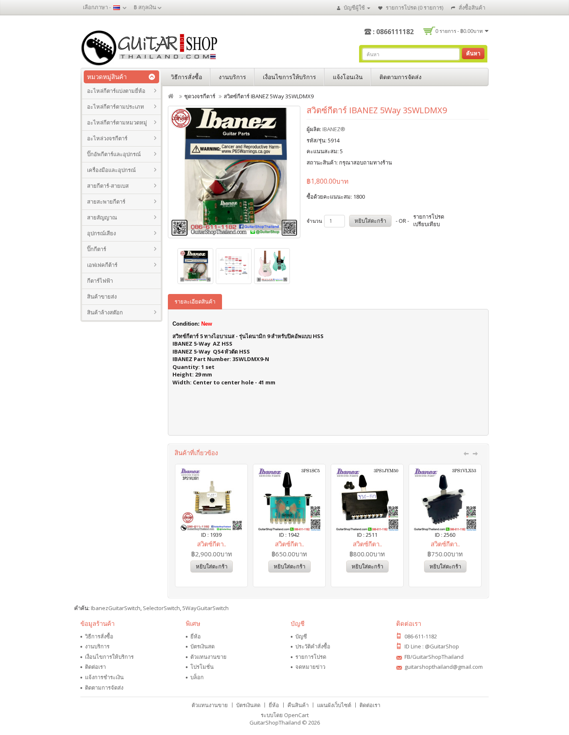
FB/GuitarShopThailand (434, 656)
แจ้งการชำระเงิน (104, 677)
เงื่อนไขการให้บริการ (289, 77)
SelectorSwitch (161, 608)
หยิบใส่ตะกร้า (370, 220)
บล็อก (197, 677)
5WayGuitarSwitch (205, 608)
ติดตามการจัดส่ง (400, 77)
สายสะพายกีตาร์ (106, 201)
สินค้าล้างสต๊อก (105, 312)
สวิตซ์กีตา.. (211, 544)
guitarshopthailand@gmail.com (443, 666)
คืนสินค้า (298, 705)
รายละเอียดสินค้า (195, 301)
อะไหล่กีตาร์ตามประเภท (115, 106)
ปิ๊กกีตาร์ (96, 249)
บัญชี (301, 636)
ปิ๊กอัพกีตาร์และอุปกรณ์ (114, 154)
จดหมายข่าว (310, 666)
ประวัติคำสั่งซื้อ (312, 646)
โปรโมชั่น (202, 666)
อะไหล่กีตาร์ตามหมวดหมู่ (117, 122)
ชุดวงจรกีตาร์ (199, 96)
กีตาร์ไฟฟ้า (100, 280)
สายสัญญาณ (102, 217)
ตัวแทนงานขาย (208, 656)
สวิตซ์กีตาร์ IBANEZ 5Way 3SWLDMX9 (269, 96)
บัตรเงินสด (202, 646)
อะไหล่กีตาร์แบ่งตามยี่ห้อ (116, 91)
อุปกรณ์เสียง (101, 233)
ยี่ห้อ (195, 636)
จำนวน (314, 220)
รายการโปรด (310, 656)
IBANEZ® (333, 129)
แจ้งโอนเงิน (348, 77)
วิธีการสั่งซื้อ (186, 77)
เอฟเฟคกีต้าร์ (102, 265)
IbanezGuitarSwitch (115, 608)
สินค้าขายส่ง (102, 296)
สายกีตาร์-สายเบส (108, 185)
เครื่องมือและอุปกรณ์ (111, 170)
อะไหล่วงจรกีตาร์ (107, 138)
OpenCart (296, 715)
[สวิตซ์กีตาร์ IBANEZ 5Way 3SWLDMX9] (234, 172)
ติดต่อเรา (95, 666)
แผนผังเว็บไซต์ (334, 705)
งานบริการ (232, 77)
